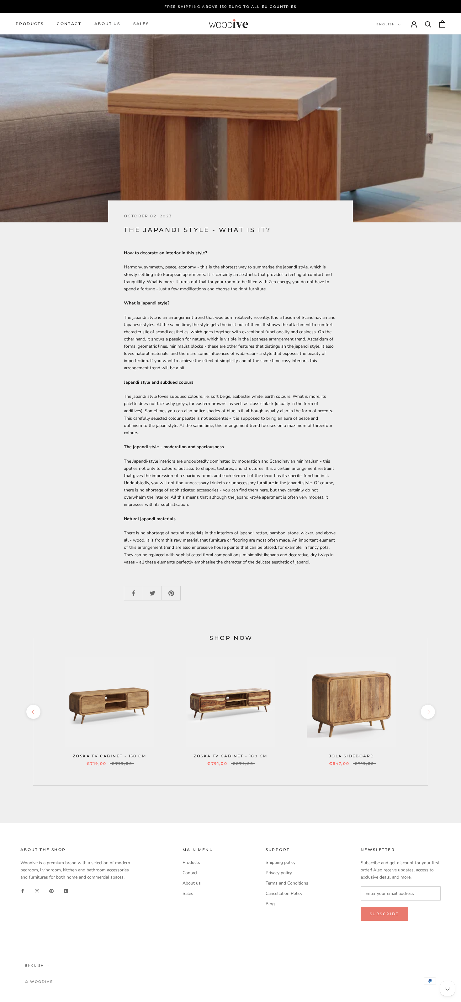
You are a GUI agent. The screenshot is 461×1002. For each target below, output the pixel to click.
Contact (69, 24)
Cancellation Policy (284, 893)
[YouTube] (66, 890)
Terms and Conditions (287, 883)
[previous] (33, 712)
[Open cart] (442, 24)
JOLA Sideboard (351, 756)
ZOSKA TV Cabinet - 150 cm (109, 756)
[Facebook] (22, 890)
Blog (270, 904)
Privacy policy (279, 873)
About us (107, 24)
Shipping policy (280, 862)
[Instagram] (37, 890)
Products (30, 24)
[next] (428, 712)
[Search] (428, 24)
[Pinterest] (51, 890)
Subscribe (384, 913)
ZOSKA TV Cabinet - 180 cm (230, 756)
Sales (141, 24)
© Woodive (39, 981)
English (385, 24)
